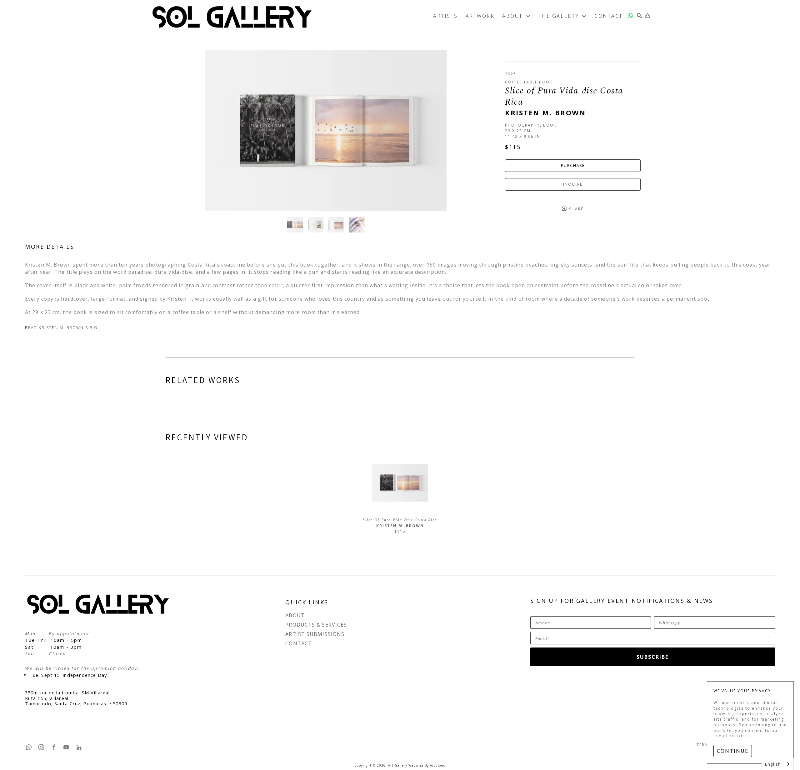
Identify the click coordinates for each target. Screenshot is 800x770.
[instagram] (42, 747)
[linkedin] (79, 747)
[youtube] (66, 747)
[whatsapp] (631, 15)
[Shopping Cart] (647, 15)
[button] (516, 15)
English (773, 764)
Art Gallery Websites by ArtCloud (417, 765)
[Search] (639, 15)
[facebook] (54, 747)
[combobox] (778, 764)
